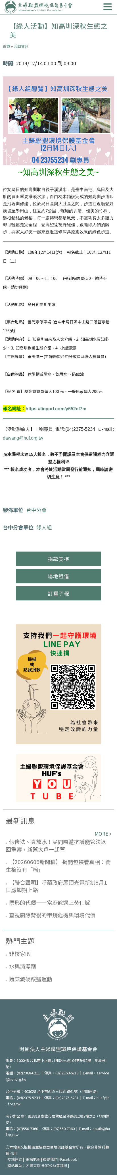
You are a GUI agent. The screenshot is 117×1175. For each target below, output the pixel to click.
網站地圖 (33, 1159)
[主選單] (108, 7)
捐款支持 (58, 558)
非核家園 (20, 953)
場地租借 (58, 576)
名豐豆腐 (33, 1165)
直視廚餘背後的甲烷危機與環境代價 (52, 915)
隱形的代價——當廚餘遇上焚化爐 (49, 902)
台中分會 (36, 509)
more (101, 833)
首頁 (6, 46)
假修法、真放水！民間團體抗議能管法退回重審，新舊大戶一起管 (56, 845)
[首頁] (38, 7)
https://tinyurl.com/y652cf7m (56, 408)
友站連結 (14, 1159)
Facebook (68, 1159)
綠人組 (44, 527)
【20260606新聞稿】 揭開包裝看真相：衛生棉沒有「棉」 (58, 865)
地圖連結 (89, 1091)
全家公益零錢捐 (54, 1165)
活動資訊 (21, 46)
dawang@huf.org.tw (23, 438)
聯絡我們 (50, 1159)
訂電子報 (58, 593)
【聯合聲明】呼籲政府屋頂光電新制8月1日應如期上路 (56, 886)
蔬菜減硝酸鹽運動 (30, 979)
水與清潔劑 (22, 966)
